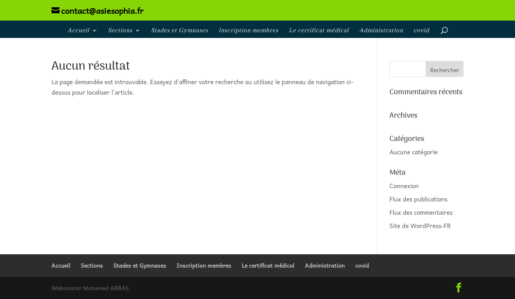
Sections (120, 30)
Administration (381, 30)
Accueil (78, 30)
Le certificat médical (319, 30)
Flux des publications (418, 199)
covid (421, 30)
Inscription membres (248, 30)
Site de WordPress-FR (420, 225)
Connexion (404, 186)
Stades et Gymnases (179, 30)
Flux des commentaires (421, 212)
